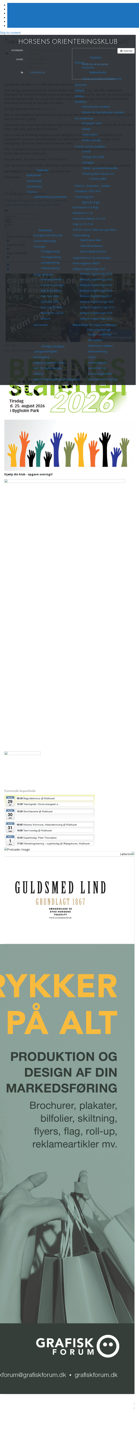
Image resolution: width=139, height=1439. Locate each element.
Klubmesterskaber (51, 290)
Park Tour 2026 (50, 296)
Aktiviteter (45, 230)
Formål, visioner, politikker (90, 146)
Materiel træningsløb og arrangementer (57, 379)
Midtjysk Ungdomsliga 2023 (96, 285)
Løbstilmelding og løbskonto (50, 196)
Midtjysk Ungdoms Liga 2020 (97, 301)
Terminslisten (34, 186)
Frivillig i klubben (53, 346)
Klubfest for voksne (52, 313)
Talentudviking (81, 235)
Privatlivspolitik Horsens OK (98, 173)
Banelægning (41, 357)
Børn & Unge (91, 202)
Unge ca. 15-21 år (83, 224)
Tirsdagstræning (50, 251)
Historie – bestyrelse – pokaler (92, 185)
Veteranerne (40, 325)
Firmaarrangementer (100, 373)
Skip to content (10, 33)
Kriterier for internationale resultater (103, 112)
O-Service (31, 192)
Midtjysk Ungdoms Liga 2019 (97, 307)
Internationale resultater (96, 106)
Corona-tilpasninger (44, 241)
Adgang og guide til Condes (50, 362)
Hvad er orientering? (99, 334)
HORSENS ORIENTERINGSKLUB (67, 42)
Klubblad (80, 90)
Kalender (43, 170)
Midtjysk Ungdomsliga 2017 (96, 318)
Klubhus (79, 96)
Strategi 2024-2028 (93, 157)
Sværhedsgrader (97, 362)
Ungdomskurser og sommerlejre (92, 257)
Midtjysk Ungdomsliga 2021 (96, 296)
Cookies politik (97, 178)
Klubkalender (33, 175)
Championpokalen (51, 279)
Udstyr (92, 357)
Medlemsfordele (91, 140)
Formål (86, 151)
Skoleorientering (97, 351)
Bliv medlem (95, 340)
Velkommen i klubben (100, 345)
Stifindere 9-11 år (83, 213)
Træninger (39, 246)
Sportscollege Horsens (93, 251)
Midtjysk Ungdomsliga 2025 (96, 273)
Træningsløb (37, 72)
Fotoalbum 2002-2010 (88, 191)
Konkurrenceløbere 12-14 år (89, 218)
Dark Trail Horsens (52, 307)
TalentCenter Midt (90, 240)
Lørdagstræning (50, 262)
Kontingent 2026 (91, 123)
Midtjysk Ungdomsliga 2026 (89, 269)
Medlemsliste (90, 134)
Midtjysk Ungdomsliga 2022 (96, 290)
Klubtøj (86, 129)
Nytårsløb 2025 (50, 301)
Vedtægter (88, 162)
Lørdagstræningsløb (45, 351)
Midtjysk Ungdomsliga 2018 (96, 313)
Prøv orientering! (98, 330)
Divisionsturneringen (53, 285)
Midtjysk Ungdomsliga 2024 (96, 279)
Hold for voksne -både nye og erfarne (95, 229)
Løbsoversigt (33, 181)
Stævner (38, 373)
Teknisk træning (50, 268)
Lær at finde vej (97, 368)
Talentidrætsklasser (91, 245)
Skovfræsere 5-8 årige (85, 207)
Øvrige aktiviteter (43, 274)
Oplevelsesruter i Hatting (102, 379)
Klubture (45, 318)
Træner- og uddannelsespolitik (100, 168)
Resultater (81, 101)
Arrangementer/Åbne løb (47, 235)
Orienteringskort (84, 196)
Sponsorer (81, 85)
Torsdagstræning (51, 257)
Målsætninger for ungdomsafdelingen (95, 325)
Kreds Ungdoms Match (86, 263)
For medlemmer (84, 118)
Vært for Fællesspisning (47, 368)
